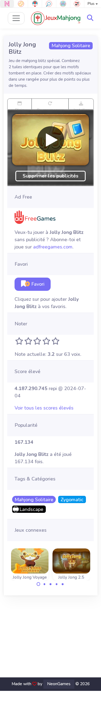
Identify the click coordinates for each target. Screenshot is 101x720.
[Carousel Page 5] (63, 584)
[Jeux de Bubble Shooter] (35, 4)
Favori (37, 284)
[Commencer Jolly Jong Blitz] (50, 139)
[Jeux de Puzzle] (21, 4)
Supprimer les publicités (50, 176)
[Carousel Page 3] (51, 584)
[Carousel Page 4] (56, 584)
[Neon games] (7, 4)
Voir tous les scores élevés (44, 408)
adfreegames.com (52, 247)
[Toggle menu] (16, 18)
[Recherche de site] (90, 18)
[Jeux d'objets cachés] (49, 4)
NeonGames (59, 684)
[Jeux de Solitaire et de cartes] (77, 4)
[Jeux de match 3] (63, 4)
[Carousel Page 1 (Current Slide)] (38, 584)
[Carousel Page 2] (44, 584)
